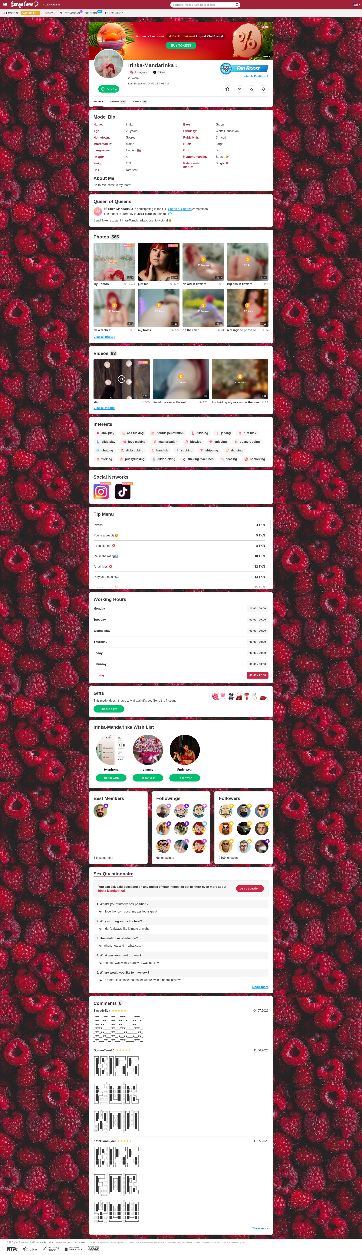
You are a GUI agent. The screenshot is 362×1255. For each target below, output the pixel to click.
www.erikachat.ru (45, 1242)
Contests (90, 13)
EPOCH (70, 1242)
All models (10, 13)
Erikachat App (114, 13)
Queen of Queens (180, 209)
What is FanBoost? (256, 76)
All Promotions (70, 13)
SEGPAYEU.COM (87, 1242)
